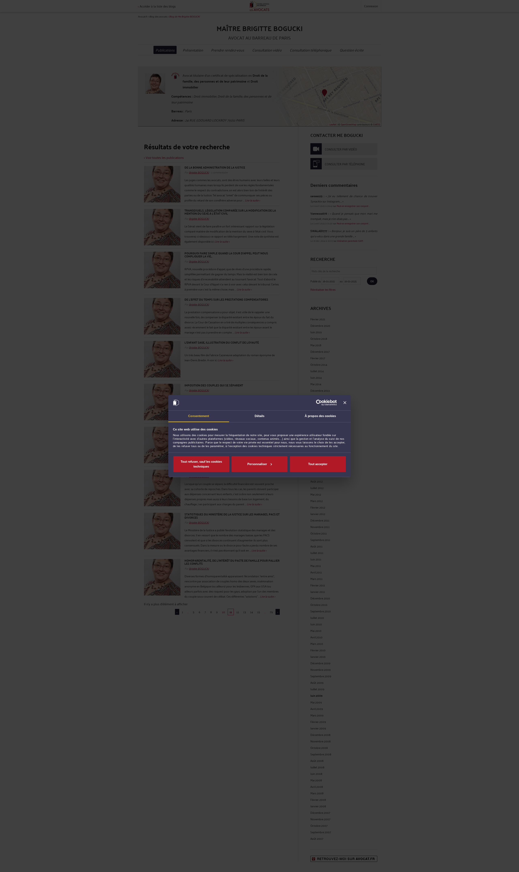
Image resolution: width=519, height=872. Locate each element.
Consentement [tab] (198, 416)
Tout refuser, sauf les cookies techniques (201, 464)
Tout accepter (317, 464)
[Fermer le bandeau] (344, 402)
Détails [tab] (260, 416)
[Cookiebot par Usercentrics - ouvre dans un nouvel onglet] (319, 403)
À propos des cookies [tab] (320, 416)
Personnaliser (257, 464)
